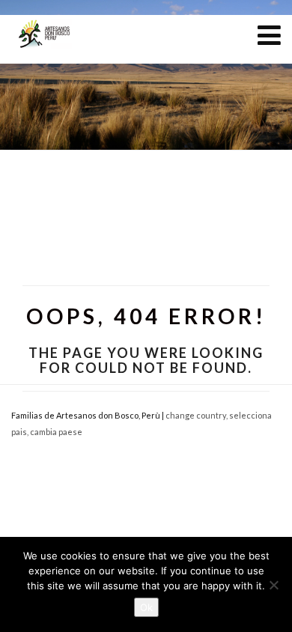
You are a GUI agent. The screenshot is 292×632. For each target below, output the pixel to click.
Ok (146, 607)
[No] (273, 584)
